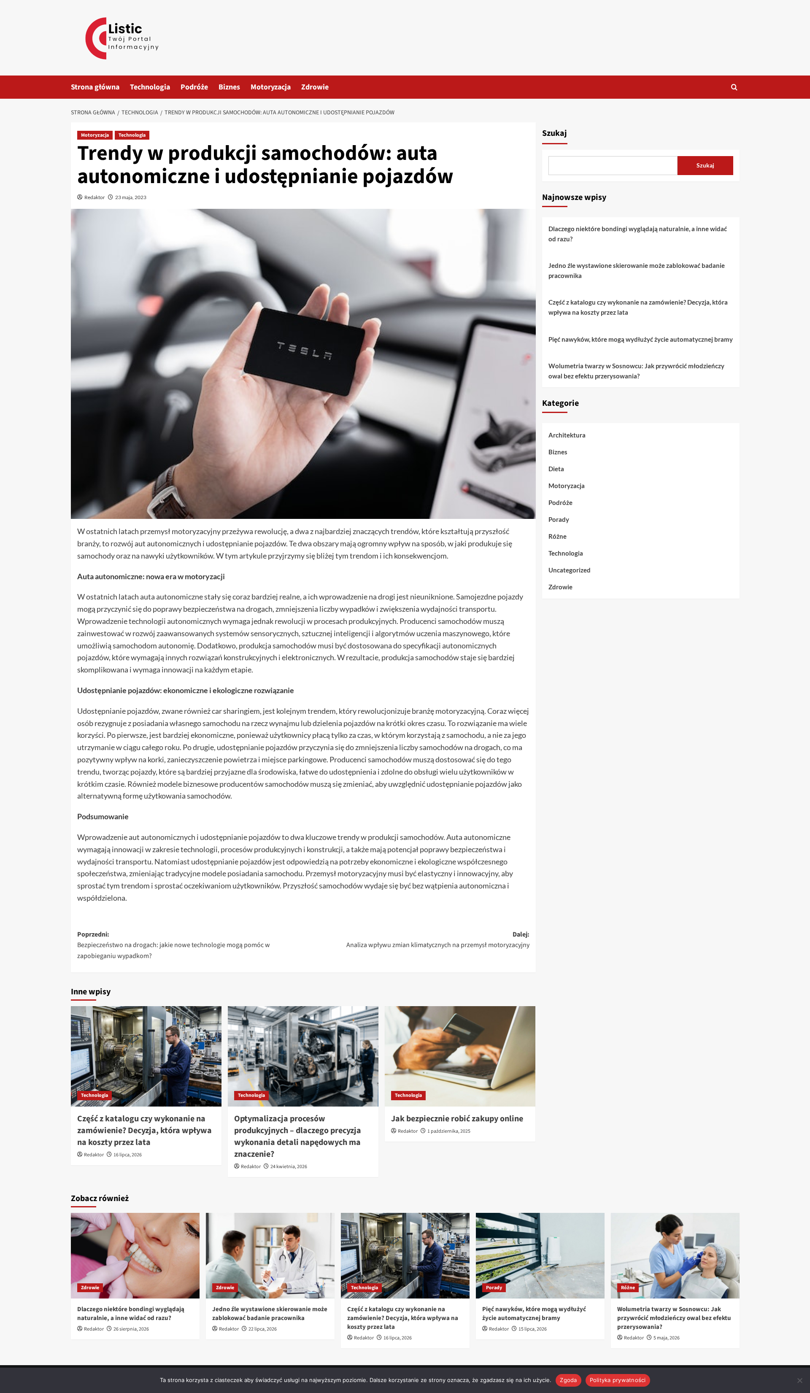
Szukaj (554, 133)
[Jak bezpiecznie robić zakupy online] (460, 1056)
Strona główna (95, 87)
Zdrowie (315, 87)
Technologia (150, 87)
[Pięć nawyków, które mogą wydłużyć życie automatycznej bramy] (540, 1256)
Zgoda (568, 1380)
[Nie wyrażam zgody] (799, 1380)
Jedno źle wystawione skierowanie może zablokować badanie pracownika (636, 270)
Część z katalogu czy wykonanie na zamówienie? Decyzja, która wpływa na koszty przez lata (144, 1130)
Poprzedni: (173, 945)
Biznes (229, 87)
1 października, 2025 (448, 1131)
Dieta (556, 468)
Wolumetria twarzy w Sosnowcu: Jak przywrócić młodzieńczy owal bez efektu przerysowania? (636, 371)
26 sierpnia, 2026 (131, 1329)
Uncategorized (569, 570)
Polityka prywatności (618, 1380)
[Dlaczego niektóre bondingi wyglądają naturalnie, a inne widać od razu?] (135, 1256)
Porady (558, 519)
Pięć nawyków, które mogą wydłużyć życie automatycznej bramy (640, 339)
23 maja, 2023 (130, 197)
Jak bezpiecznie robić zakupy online (457, 1119)
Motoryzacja (271, 87)
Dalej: (437, 940)
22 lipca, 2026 (262, 1329)
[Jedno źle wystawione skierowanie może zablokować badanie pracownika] (270, 1256)
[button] (734, 87)
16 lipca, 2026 (127, 1154)
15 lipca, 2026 (532, 1329)
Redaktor (94, 197)
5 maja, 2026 (666, 1338)
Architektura (567, 435)
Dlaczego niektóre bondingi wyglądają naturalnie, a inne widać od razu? (637, 234)
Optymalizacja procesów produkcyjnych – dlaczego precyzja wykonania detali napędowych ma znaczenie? (297, 1136)
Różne (557, 536)
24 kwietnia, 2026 (288, 1166)
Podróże (194, 87)
